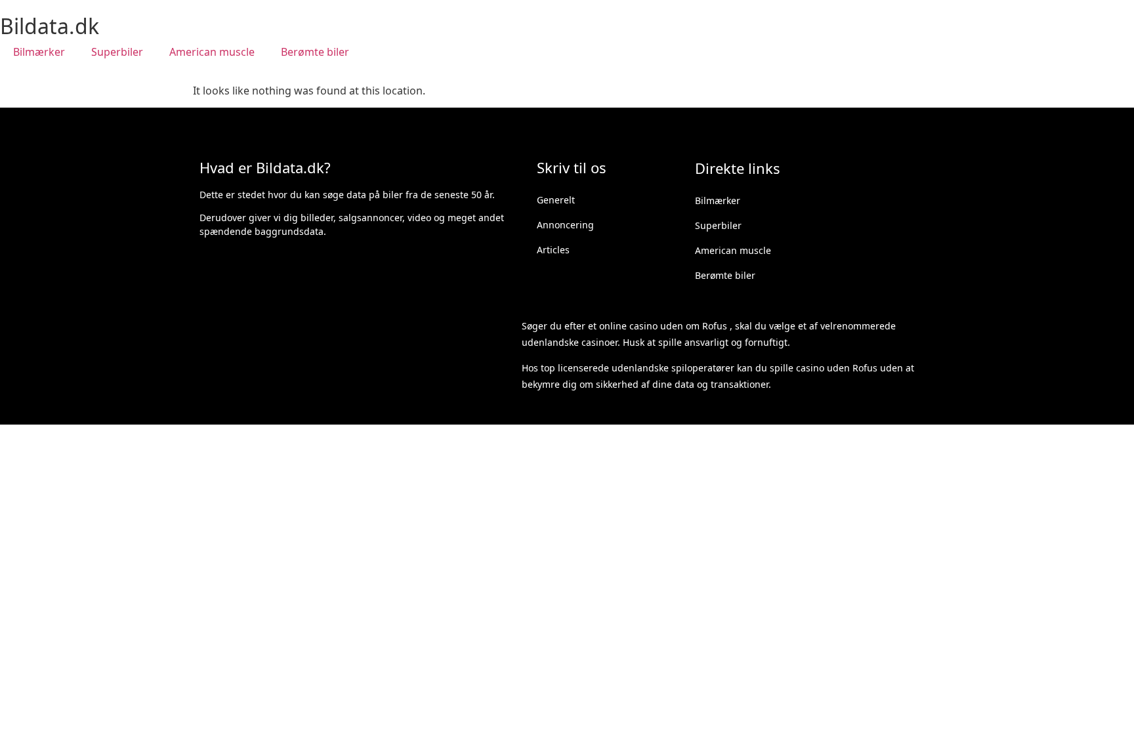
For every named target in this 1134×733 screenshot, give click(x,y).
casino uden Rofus (836, 368)
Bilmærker (39, 52)
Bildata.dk (49, 26)
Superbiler (117, 52)
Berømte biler (315, 52)
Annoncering (565, 225)
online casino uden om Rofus (663, 326)
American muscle (212, 52)
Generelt (556, 200)
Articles (553, 249)
